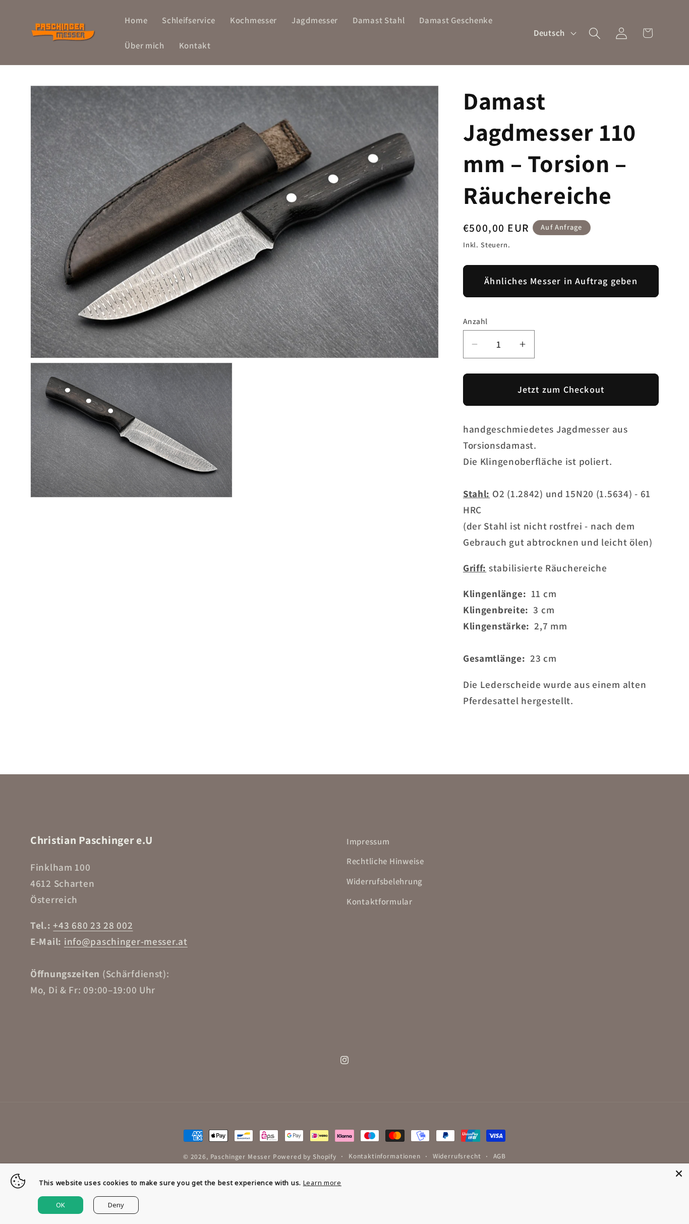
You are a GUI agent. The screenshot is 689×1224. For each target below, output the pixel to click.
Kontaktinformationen (385, 1156)
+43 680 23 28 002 (93, 925)
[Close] (679, 1173)
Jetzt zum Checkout (561, 389)
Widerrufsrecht (457, 1156)
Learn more (322, 1182)
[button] (594, 33)
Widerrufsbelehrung (385, 881)
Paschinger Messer (240, 1156)
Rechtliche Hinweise (385, 861)
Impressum (368, 841)
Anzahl (475, 321)
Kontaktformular (380, 901)
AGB (499, 1156)
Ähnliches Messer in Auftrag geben (561, 281)
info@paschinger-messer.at (126, 941)
